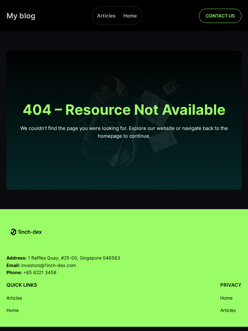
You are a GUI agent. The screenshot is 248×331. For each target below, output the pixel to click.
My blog (20, 15)
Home (130, 16)
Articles (106, 16)
